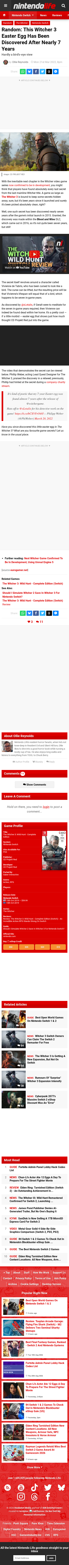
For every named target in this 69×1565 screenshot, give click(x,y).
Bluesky (39, 761)
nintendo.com (9, 936)
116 (21, 1025)
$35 (26, 947)
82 (22, 1105)
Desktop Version (51, 1284)
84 (22, 1045)
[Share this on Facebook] (36, 71)
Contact (7, 1278)
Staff (27, 1272)
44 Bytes (23, 1511)
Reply (52, 761)
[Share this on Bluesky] (29, 71)
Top (7, 1272)
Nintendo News (33, 1529)
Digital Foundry (12, 1529)
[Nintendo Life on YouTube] (21, 1488)
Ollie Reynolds (20, 62)
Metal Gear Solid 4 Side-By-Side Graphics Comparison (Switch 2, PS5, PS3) (34, 1230)
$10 (58, 947)
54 (22, 1065)
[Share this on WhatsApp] (23, 71)
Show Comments (36, 784)
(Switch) (32, 583)
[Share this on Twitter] (42, 71)
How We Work (41, 1272)
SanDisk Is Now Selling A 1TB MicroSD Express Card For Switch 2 (36, 1220)
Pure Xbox (37, 1523)
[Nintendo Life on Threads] (34, 1497)
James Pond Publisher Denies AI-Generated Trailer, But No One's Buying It (33, 1210)
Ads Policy (60, 1278)
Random (7, 23)
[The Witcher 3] (34, 151)
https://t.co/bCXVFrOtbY (29, 413)
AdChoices (38, 1511)
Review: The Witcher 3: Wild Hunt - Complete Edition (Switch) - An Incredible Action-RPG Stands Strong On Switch (32, 920)
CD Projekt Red (10, 859)
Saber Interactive (11, 874)
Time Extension (56, 1523)
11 (41, 622)
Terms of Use (43, 1278)
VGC (13, 1535)
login (46, 807)
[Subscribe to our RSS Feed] (7, 1488)
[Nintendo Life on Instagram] (21, 1497)
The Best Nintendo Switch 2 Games (34, 1249)
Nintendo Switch (40, 23)
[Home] (4, 15)
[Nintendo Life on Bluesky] (61, 1488)
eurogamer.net (19, 570)
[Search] (63, 5)
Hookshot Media (22, 1508)
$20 (42, 947)
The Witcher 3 (10, 196)
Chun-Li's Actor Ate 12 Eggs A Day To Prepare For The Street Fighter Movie (35, 1179)
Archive (12, 1284)
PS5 (5, 852)
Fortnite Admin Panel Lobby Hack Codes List (37, 1169)
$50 (10, 947)
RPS (55, 1535)
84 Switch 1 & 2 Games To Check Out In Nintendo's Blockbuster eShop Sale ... (37, 1241)
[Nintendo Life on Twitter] (48, 1488)
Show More (34, 1467)
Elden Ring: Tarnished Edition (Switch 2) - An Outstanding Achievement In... (36, 1189)
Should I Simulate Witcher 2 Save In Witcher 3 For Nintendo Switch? (33, 929)
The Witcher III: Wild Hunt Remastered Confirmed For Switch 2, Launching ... (36, 1199)
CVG (47, 1535)
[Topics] (5, 5)
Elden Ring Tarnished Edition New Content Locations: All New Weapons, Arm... (35, 1258)
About (16, 1272)
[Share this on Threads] (49, 71)
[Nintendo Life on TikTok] (34, 1488)
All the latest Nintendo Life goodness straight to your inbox (34, 1549)
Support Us (59, 1272)
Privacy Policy (24, 1278)
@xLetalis (26, 304)
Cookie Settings (30, 1284)
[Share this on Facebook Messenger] (56, 71)
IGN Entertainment (52, 1508)
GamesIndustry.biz (30, 1535)
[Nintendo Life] (34, 5)
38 (22, 1085)
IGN (47, 1529)
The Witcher (22, 23)
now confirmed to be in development (29, 185)
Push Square (20, 1523)
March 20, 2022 (43, 418)
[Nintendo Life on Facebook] (48, 1497)
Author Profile (22, 761)
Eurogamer (59, 1529)
